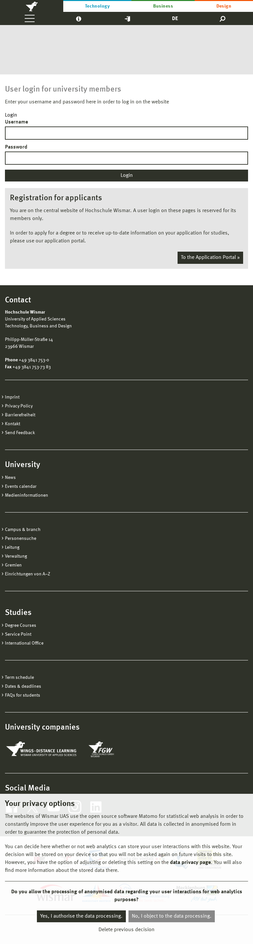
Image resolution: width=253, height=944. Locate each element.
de (175, 18)
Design (224, 6)
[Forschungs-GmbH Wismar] (116, 749)
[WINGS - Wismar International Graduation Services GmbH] (42, 749)
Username (16, 122)
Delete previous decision (126, 929)
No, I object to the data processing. (171, 916)
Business (163, 6)
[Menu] (30, 18)
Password (16, 147)
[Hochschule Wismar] (31, 6)
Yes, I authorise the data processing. (81, 916)
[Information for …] (78, 18)
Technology (97, 6)
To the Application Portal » (210, 257)
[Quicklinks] (127, 18)
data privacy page (190, 862)
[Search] (222, 18)
